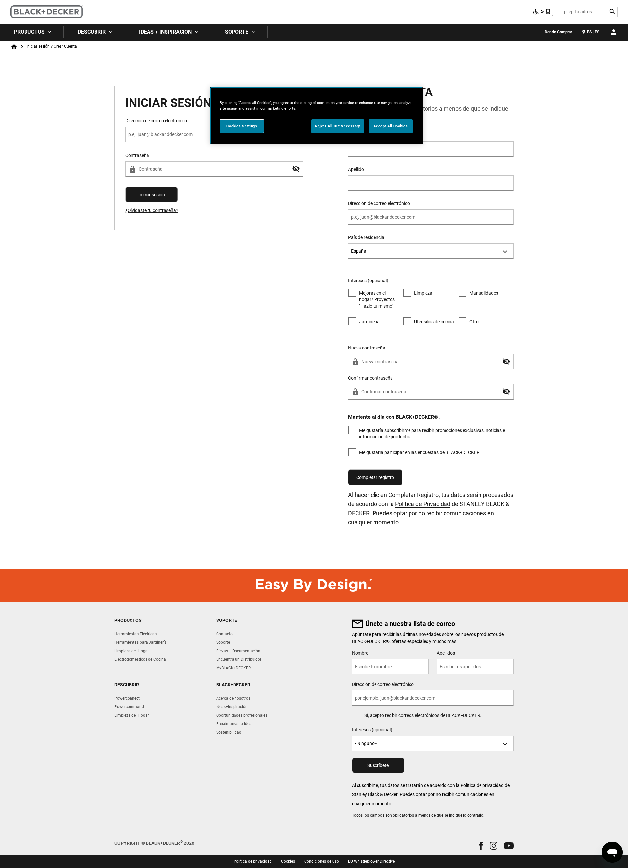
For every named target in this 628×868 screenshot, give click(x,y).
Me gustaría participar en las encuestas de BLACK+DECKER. (420, 452)
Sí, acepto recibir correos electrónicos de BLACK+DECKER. (422, 715)
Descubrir (92, 32)
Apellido (356, 169)
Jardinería (369, 321)
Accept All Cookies (391, 126)
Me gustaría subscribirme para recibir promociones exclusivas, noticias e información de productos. (432, 433)
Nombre (356, 135)
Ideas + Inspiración (165, 32)
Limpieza (423, 293)
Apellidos (446, 652)
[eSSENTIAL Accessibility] (542, 12)
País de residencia (366, 237)
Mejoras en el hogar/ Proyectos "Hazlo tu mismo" (377, 299)
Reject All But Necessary (337, 126)
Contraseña (137, 155)
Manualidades (483, 293)
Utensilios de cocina (434, 321)
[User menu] (613, 32)
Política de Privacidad (422, 504)
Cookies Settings (241, 126)
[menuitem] (32, 32)
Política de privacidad (482, 785)
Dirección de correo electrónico (379, 203)
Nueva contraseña (366, 347)
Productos (29, 32)
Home (14, 46)
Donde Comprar (558, 32)
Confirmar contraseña (370, 378)
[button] (296, 169)
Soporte (236, 32)
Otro (474, 321)
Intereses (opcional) (372, 729)
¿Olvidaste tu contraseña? (151, 210)
